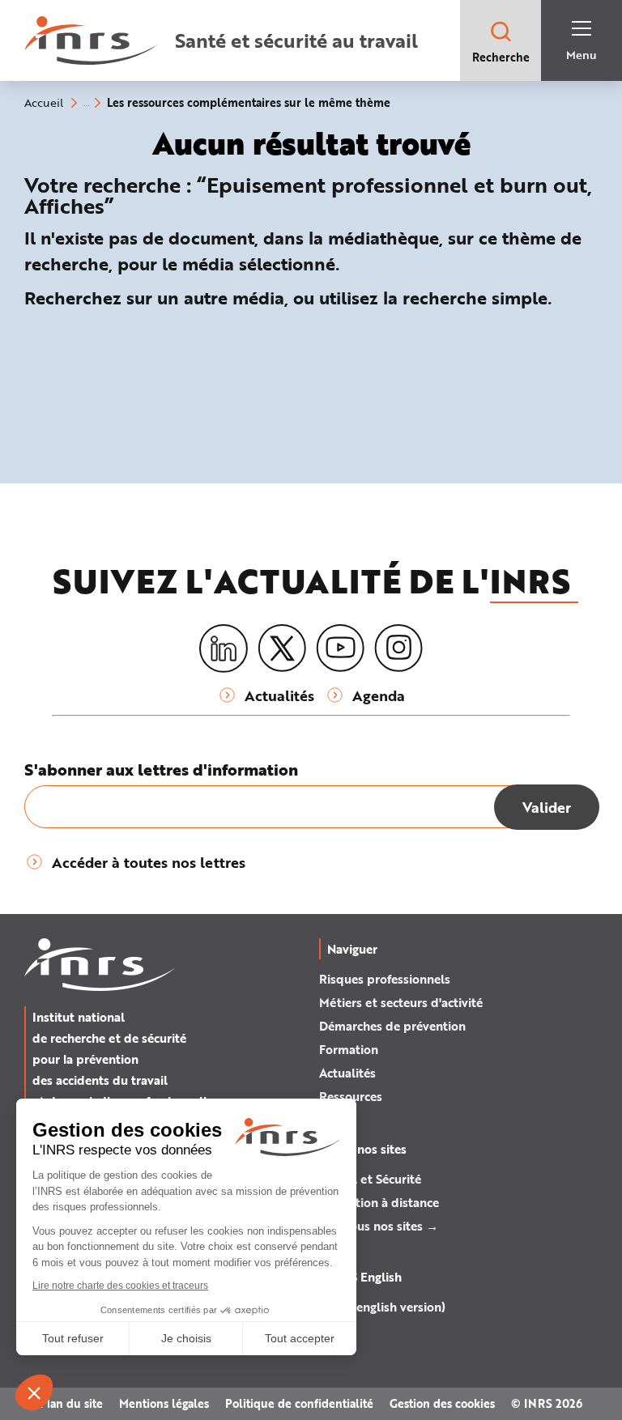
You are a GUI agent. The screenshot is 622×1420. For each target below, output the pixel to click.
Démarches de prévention (392, 1026)
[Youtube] (340, 648)
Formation (348, 1049)
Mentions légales (164, 1403)
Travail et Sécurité (370, 1179)
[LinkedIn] (223, 648)
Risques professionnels (384, 979)
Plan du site (71, 1403)
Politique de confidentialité (299, 1403)
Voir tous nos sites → (378, 1226)
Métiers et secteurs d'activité (401, 1002)
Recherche (501, 57)
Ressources (350, 1096)
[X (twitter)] (282, 648)
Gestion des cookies (442, 1403)
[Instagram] (398, 648)
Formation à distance (379, 1202)
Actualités (347, 1073)
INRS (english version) (382, 1307)
